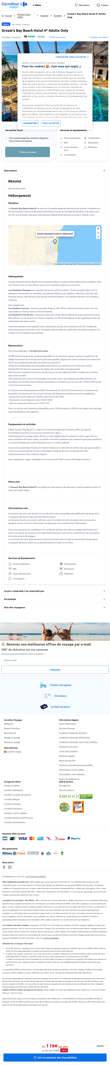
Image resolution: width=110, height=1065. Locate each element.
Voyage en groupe (12, 737)
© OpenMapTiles (69, 264)
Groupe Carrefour (12, 785)
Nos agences (64, 785)
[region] (55, 91)
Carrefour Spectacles (13, 790)
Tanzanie (44, 15)
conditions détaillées (51, 938)
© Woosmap (57, 264)
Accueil (8, 15)
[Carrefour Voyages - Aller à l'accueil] (14, 5)
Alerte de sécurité (67, 760)
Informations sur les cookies (71, 769)
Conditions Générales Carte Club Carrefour (78, 742)
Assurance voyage (12, 742)
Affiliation (8, 723)
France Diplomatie (67, 723)
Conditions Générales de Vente (73, 733)
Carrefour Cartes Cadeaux (15, 813)
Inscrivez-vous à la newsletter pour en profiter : (23, 653)
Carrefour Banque (12, 799)
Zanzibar (58, 15)
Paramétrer (30, 123)
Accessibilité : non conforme (72, 774)
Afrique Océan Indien (23, 15)
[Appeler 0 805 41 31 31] (82, 796)
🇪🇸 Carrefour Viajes (12, 751)
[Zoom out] (98, 233)
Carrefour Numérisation (14, 822)
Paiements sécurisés (68, 746)
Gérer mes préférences (69, 779)
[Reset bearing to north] (98, 237)
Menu (38, 4)
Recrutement (10, 733)
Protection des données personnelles (76, 765)
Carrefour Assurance (13, 808)
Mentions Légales (67, 756)
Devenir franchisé (12, 728)
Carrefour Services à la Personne (18, 817)
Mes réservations (66, 790)
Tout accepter (50, 123)
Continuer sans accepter (71, 57)
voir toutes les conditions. (36, 876)
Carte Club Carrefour (68, 751)
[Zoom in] (98, 229)
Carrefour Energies (12, 804)
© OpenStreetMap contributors (88, 264)
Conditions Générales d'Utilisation (74, 737)
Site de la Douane (67, 728)
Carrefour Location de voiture (17, 794)
